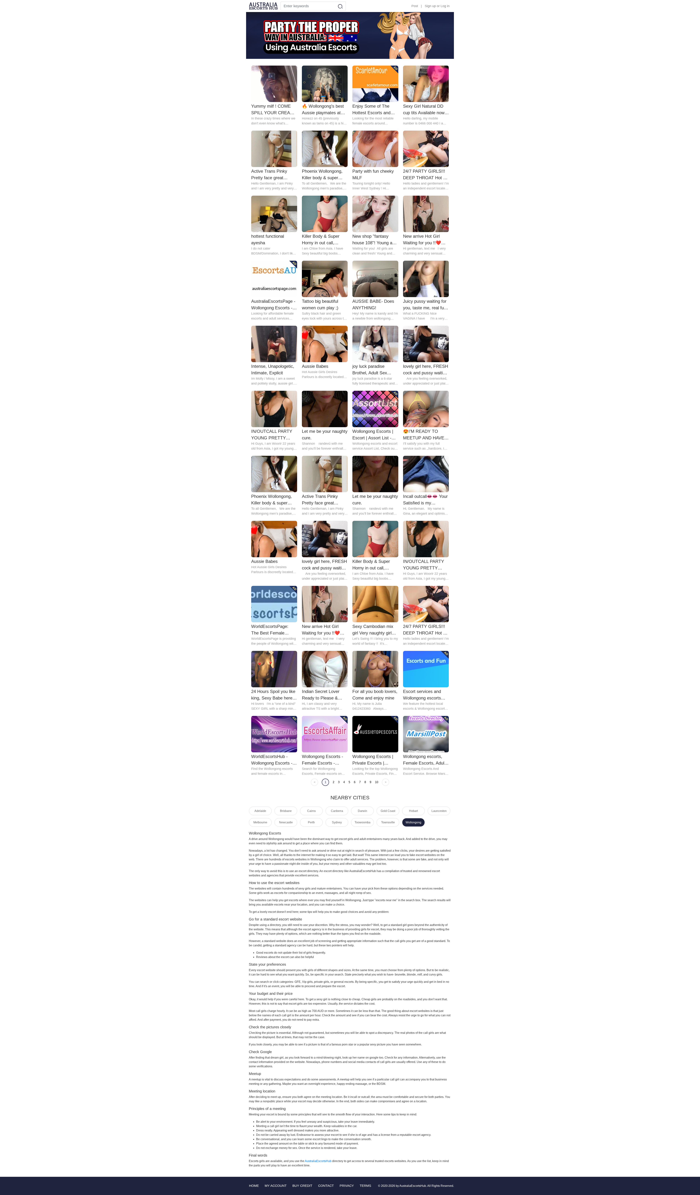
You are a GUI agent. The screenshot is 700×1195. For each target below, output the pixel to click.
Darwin (362, 810)
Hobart (413, 810)
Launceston (439, 810)
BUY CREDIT (302, 1186)
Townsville (388, 822)
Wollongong (413, 822)
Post (414, 6)
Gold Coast (388, 810)
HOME (254, 1186)
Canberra (337, 810)
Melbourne (260, 822)
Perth (311, 822)
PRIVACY (347, 1186)
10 (376, 782)
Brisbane (286, 810)
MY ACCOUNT (276, 1186)
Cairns (311, 810)
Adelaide (260, 810)
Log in (445, 6)
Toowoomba (362, 822)
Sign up (430, 6)
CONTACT (326, 1186)
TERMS (365, 1186)
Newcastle (286, 822)
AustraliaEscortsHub (318, 1161)
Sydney (337, 822)
